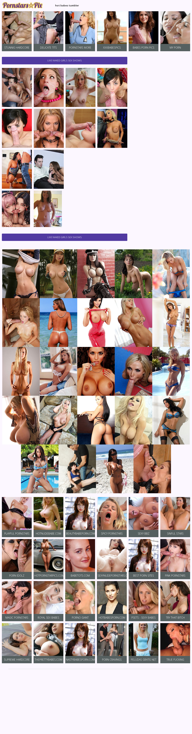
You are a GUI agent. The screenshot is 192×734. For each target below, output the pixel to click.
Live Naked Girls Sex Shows (64, 60)
